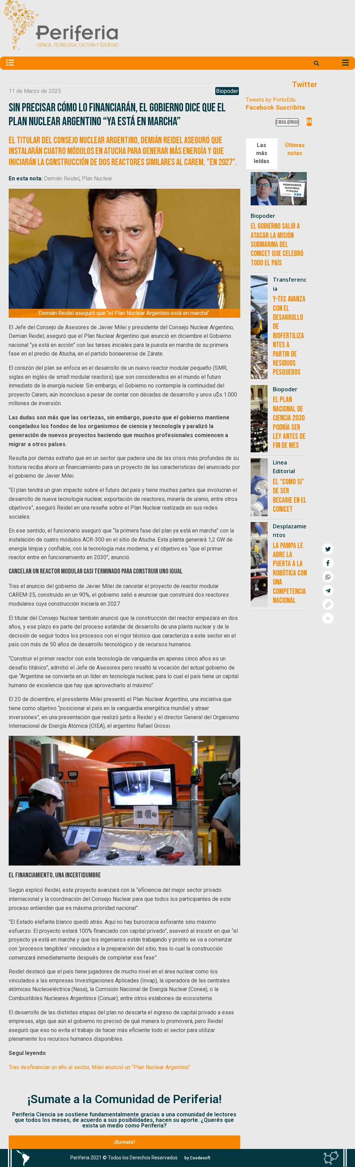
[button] (343, 42)
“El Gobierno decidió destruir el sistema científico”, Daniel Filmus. (228, 42)
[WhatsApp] (328, 576)
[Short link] (328, 604)
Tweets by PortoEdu (270, 99)
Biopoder (227, 91)
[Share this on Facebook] (328, 562)
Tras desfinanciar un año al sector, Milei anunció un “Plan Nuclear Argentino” (99, 1067)
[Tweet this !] (328, 548)
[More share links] (328, 618)
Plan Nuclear (97, 178)
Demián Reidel (61, 178)
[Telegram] (328, 590)
